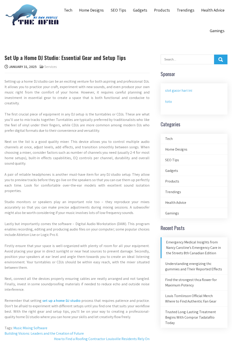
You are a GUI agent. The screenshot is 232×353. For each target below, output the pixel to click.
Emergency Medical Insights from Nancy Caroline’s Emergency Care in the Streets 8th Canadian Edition (193, 247)
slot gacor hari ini (178, 90)
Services (50, 66)
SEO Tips (118, 10)
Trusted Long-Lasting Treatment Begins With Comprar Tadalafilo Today (190, 317)
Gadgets (140, 10)
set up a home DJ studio (61, 300)
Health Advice (213, 10)
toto (168, 101)
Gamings (217, 30)
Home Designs (91, 10)
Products (162, 10)
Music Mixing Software (30, 328)
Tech (68, 10)
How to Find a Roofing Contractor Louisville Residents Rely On (102, 338)
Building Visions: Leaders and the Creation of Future (44, 333)
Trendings (185, 10)
